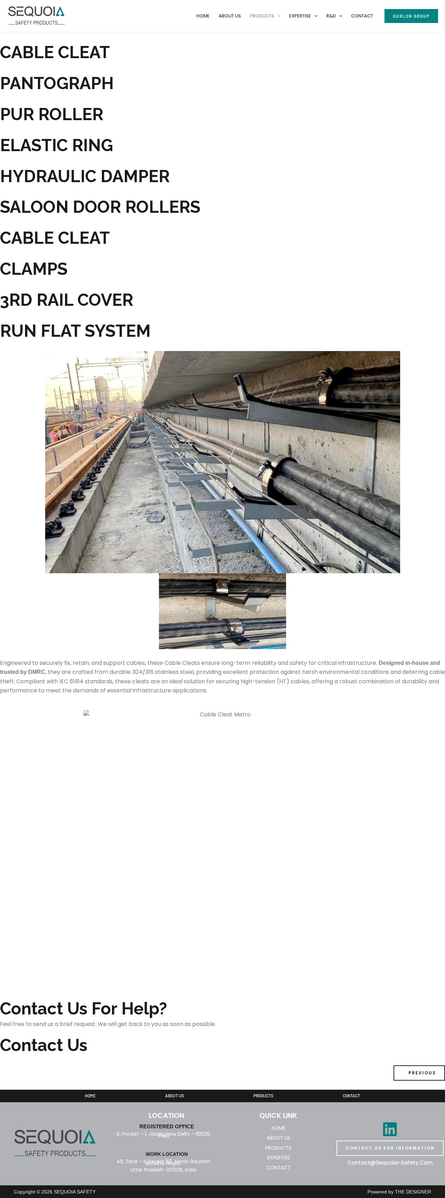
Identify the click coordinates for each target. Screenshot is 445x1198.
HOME (203, 16)
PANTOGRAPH (57, 83)
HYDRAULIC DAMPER (85, 176)
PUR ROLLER (51, 114)
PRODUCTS (262, 16)
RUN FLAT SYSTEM (75, 331)
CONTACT (362, 16)
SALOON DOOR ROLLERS (100, 207)
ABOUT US (230, 16)
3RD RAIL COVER (66, 300)
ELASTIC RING (56, 145)
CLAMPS (33, 269)
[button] (277, 16)
